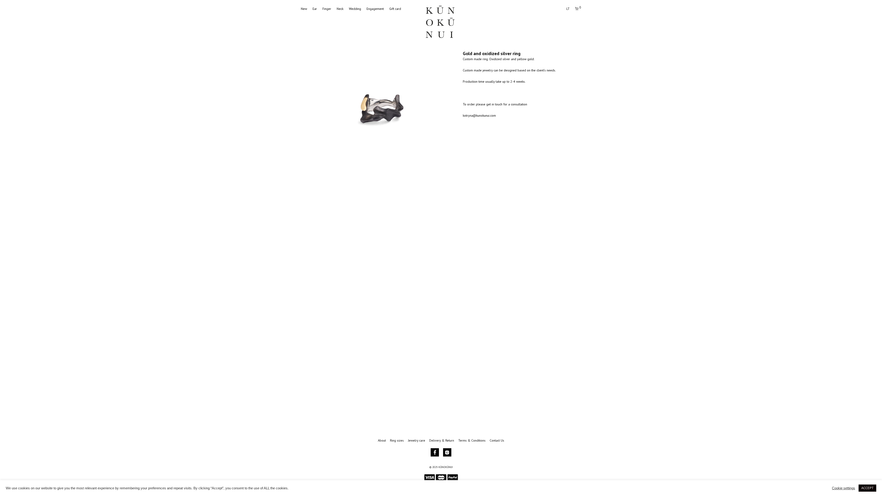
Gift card (395, 9)
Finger (326, 9)
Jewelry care (416, 440)
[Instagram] (447, 452)
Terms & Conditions (472, 440)
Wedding (355, 9)
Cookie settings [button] (843, 488)
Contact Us (497, 440)
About (382, 440)
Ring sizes (397, 440)
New (304, 9)
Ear (315, 9)
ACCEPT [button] (867, 488)
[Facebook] (434, 452)
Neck (340, 9)
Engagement (375, 9)
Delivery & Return (441, 440)
